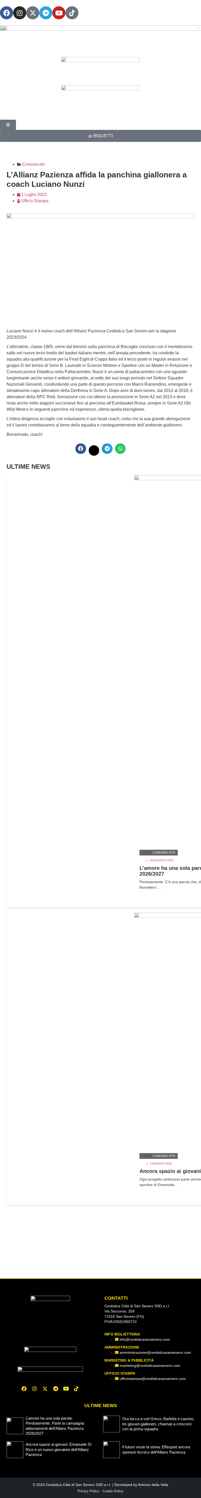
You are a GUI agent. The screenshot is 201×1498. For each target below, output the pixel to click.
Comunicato (164, 852)
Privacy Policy (88, 1491)
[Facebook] (6, 12)
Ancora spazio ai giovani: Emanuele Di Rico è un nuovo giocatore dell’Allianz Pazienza (58, 1449)
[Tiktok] (76, 1389)
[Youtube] (58, 12)
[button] (80, 448)
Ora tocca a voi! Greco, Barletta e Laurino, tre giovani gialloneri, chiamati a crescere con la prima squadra (158, 1423)
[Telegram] (45, 12)
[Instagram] (19, 12)
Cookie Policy (113, 1491)
